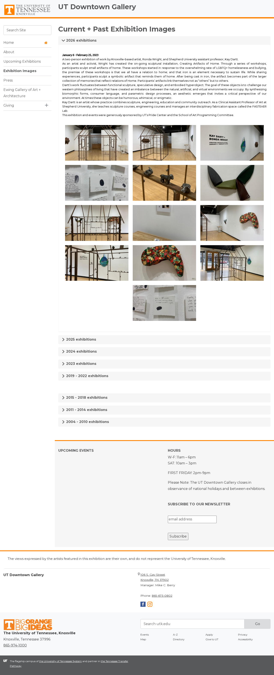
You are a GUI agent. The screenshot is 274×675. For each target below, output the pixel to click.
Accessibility (245, 639)
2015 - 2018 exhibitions (86, 398)
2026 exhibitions (81, 40)
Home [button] (8, 43)
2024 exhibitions (81, 351)
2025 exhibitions (80, 339)
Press (8, 80)
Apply (209, 634)
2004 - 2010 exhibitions (87, 422)
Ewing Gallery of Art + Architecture (22, 93)
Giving (8, 105)
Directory (179, 639)
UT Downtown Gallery (97, 7)
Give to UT (212, 639)
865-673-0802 (162, 595)
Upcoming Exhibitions (22, 61)
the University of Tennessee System (60, 661)
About (8, 52)
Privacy (242, 634)
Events (144, 634)
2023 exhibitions (80, 364)
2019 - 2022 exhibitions (86, 376)
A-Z (175, 634)
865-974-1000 (15, 645)
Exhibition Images (19, 71)
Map (143, 639)
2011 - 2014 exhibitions (86, 410)
